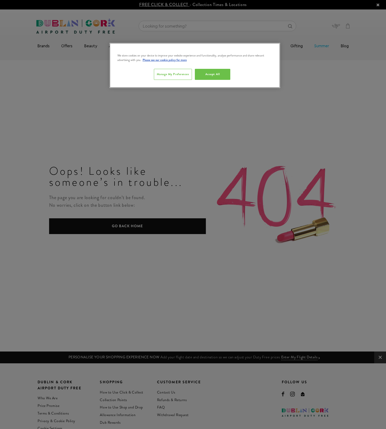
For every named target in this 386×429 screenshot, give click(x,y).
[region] (194, 65)
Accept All (212, 74)
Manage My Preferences (173, 74)
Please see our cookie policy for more (165, 60)
